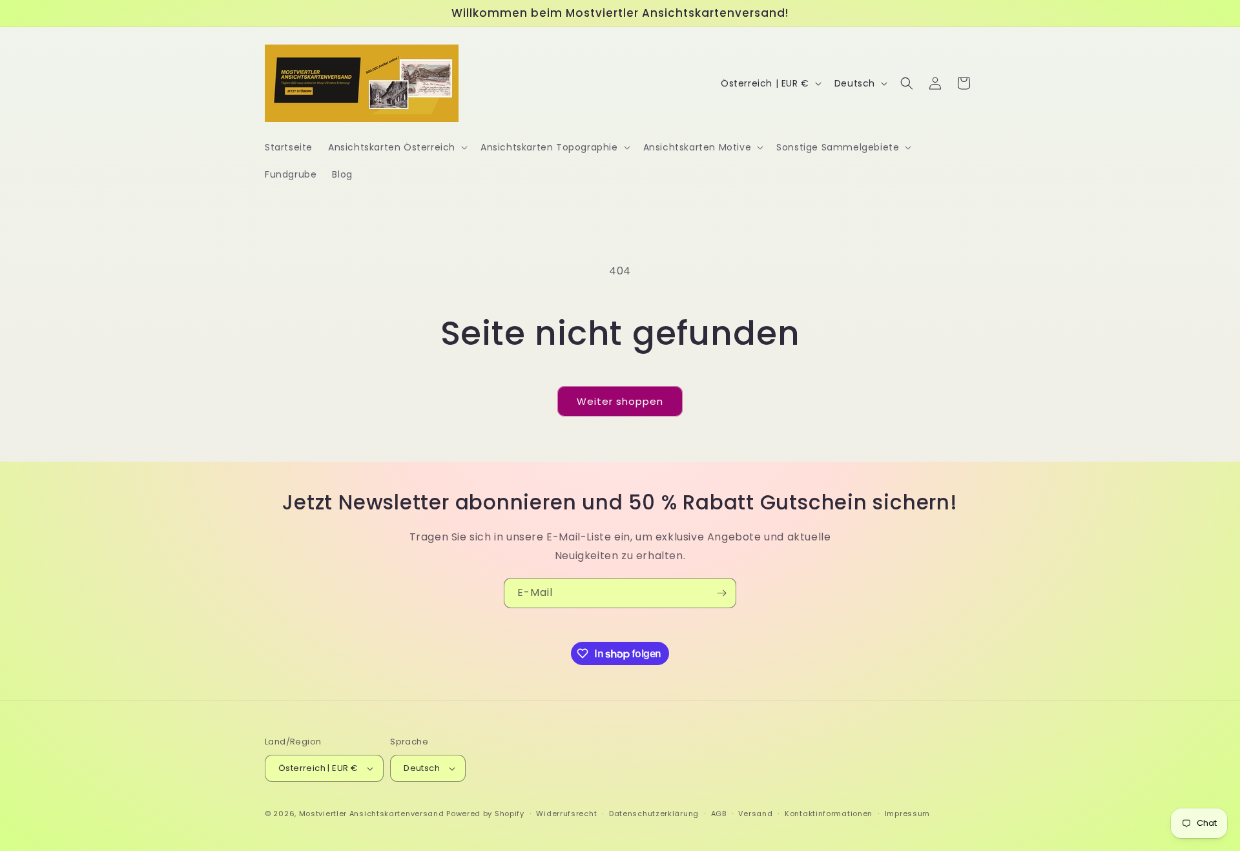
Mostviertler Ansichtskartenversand (371, 813)
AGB (719, 813)
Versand (755, 813)
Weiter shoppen (620, 401)
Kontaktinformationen (829, 813)
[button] (396, 147)
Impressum (907, 813)
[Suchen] (907, 83)
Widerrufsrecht (566, 813)
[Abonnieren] (721, 593)
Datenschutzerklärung (654, 813)
